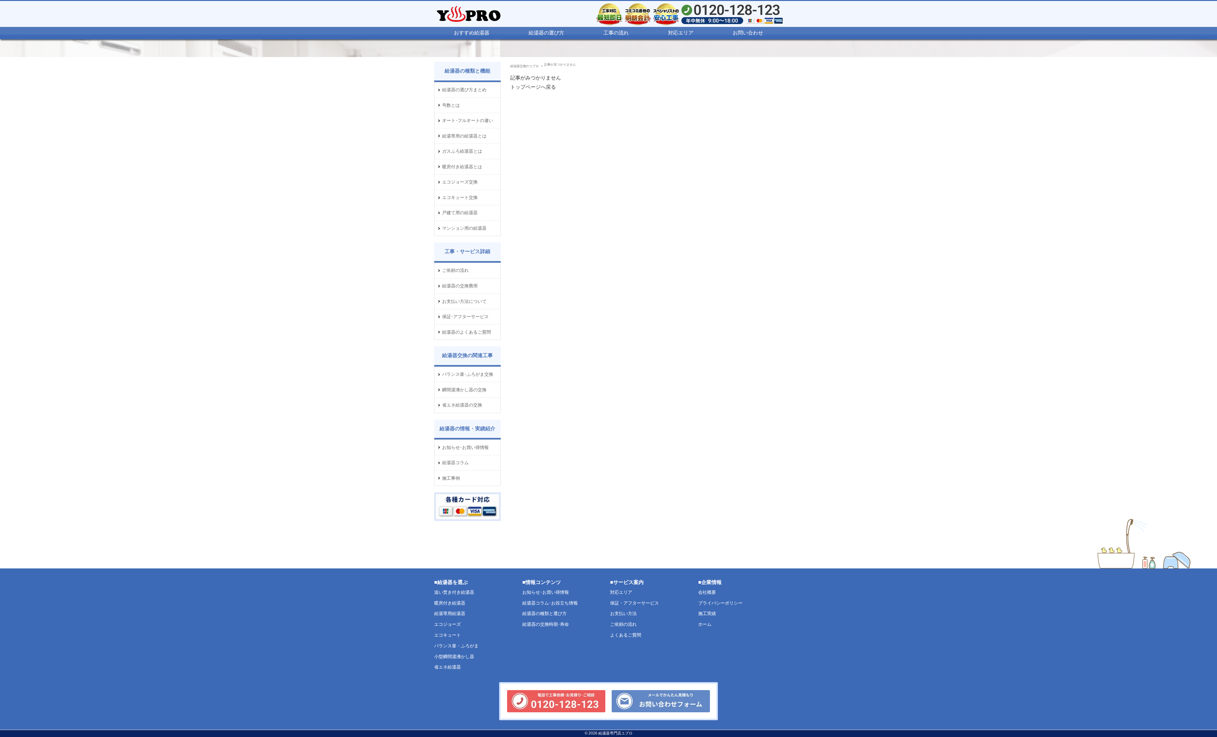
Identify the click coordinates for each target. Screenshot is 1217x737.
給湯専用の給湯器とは (464, 135)
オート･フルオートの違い (467, 120)
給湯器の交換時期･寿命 (545, 624)
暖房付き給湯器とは (462, 166)
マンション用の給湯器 (464, 228)
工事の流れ (616, 32)
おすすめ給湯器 (471, 32)
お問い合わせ (748, 32)
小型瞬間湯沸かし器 (454, 656)
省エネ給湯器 (447, 667)
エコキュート (447, 635)
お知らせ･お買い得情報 (465, 447)
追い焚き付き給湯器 (454, 591)
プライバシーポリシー (720, 602)
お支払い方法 (623, 613)
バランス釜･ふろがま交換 (467, 374)
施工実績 (707, 613)
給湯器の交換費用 (460, 285)
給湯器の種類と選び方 (544, 613)
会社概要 (707, 591)
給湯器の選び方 (546, 32)
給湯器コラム (455, 462)
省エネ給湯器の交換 (462, 404)
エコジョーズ (447, 624)
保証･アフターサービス (465, 316)
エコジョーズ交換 (460, 181)
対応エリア (680, 32)
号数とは (451, 105)
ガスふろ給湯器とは (462, 151)
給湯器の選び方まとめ (464, 89)
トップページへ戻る (533, 87)
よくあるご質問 (625, 635)
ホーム (705, 624)
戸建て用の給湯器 (460, 212)
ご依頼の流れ (455, 270)
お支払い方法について (464, 301)
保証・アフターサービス (634, 602)
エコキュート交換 (460, 197)
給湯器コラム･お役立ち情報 (550, 602)
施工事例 (451, 478)
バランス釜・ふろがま (456, 645)
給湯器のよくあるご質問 (466, 332)
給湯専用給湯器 (449, 613)
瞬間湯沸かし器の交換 (464, 389)
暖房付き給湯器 (449, 602)
